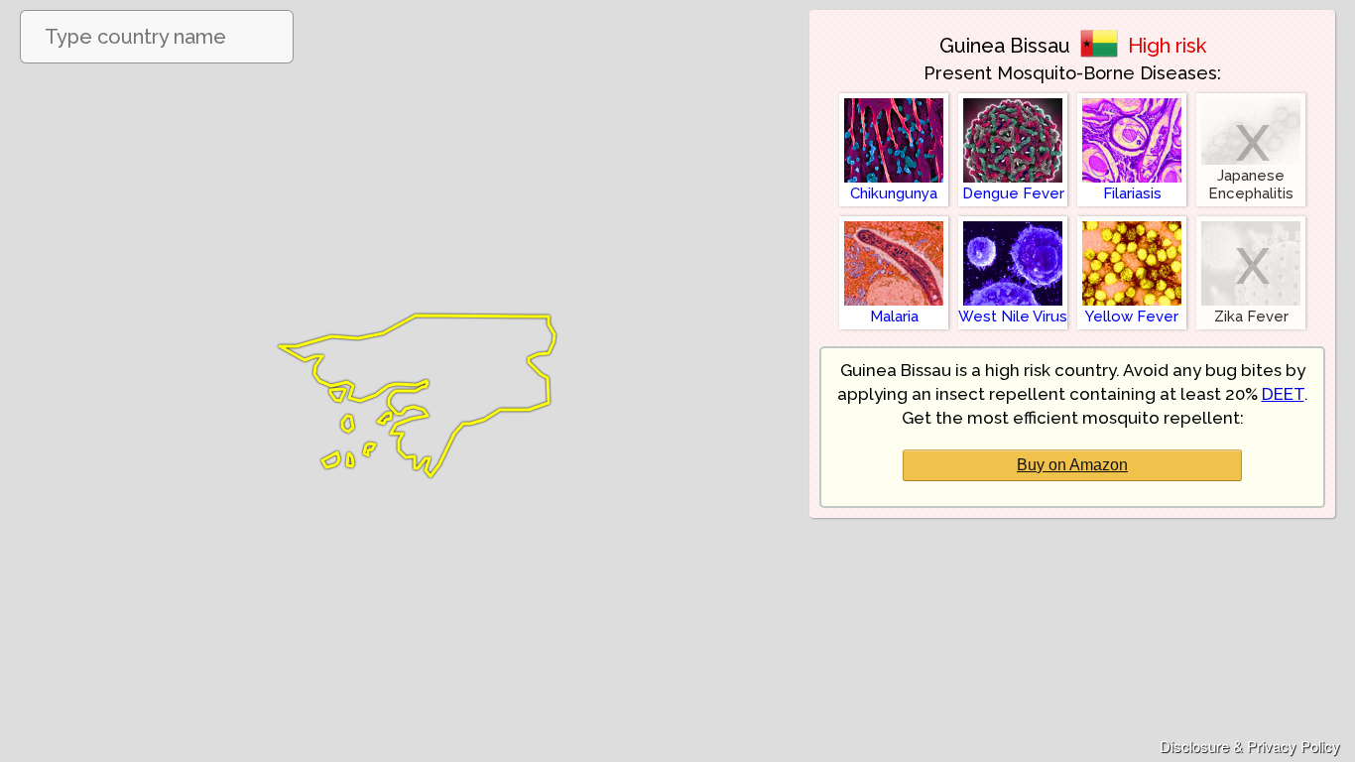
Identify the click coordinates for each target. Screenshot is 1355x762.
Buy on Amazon (1072, 464)
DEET (1283, 394)
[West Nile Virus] (1012, 220)
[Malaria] (893, 220)
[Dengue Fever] (1012, 97)
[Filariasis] (1131, 97)
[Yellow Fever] (1131, 220)
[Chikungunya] (893, 97)
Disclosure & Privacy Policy (1250, 745)
